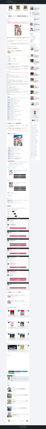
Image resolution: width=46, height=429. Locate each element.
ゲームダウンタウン (9, 1)
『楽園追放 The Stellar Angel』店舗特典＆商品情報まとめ (37, 25)
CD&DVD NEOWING (18, 253)
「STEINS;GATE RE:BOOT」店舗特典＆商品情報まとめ (36, 81)
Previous (7, 8)
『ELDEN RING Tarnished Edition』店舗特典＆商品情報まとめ (36, 74)
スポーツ (36, 70)
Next (28, 8)
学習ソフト (32, 154)
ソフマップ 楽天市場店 (18, 245)
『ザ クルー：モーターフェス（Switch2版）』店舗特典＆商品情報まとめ (36, 9)
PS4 (9, 19)
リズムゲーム (32, 150)
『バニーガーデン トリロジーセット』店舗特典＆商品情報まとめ (37, 30)
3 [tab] (16, 11)
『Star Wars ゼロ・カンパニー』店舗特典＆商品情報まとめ (36, 93)
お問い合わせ (24, 3)
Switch (8, 19)
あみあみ (18, 278)
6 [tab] (18, 11)
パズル (31, 143)
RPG (33, 124)
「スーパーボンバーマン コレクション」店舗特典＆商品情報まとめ (36, 50)
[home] (12, 380)
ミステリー (32, 147)
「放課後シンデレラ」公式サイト (11, 94)
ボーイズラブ (32, 146)
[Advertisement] (18, 363)
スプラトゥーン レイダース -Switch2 (22, 350)
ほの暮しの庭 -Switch (23, 327)
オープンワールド (36, 76)
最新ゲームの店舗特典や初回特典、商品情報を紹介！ (23, 427)
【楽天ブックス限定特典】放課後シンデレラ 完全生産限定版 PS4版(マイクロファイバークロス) (20, 170)
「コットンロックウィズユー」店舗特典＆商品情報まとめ (36, 98)
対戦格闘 (38, 57)
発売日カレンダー (14, 3)
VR (36, 124)
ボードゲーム (35, 146)
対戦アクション (35, 154)
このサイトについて (19, 3)
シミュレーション (37, 94)
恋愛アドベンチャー (9, 20)
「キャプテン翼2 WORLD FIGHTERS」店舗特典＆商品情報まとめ (36, 69)
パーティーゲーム (35, 143)
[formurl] (35, 120)
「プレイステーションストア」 (14, 193)
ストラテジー (32, 139)
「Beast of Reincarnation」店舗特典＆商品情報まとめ (36, 87)
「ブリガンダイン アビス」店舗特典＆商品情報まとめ (36, 104)
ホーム (9, 3)
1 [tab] (15, 11)
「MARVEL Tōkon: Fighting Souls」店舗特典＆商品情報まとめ (36, 56)
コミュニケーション (33, 132)
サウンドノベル (37, 132)
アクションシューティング (33, 128)
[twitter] (32, 120)
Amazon (20, 174)
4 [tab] (17, 11)
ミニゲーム (35, 147)
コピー (13, 211)
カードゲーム (36, 131)
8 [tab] (19, 11)
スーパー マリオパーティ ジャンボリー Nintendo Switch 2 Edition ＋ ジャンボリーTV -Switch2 (12, 316)
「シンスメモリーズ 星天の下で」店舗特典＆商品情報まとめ (19, 388)
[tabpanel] (10, 8)
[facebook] (11, 380)
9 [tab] (20, 11)
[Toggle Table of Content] (27, 56)
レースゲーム (35, 150)
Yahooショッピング (20, 177)
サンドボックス (32, 135)
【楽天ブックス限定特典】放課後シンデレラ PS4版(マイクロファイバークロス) (20, 183)
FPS (31, 124)
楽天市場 (20, 188)
